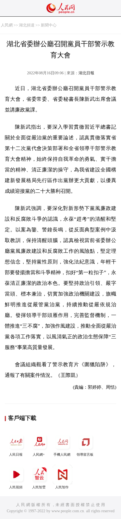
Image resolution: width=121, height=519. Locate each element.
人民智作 (62, 487)
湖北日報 (86, 73)
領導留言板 (85, 455)
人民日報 (16, 455)
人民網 (7, 25)
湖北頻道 (27, 25)
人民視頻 (16, 487)
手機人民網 (61, 455)
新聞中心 (49, 25)
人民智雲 (39, 487)
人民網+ (39, 455)
